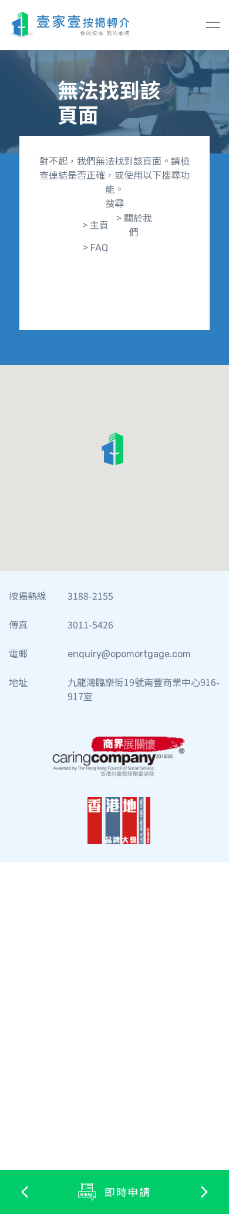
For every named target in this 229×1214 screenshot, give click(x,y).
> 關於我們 (134, 224)
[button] (114, 450)
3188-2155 (90, 595)
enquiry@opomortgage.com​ (129, 653)
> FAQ (95, 247)
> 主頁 (95, 225)
